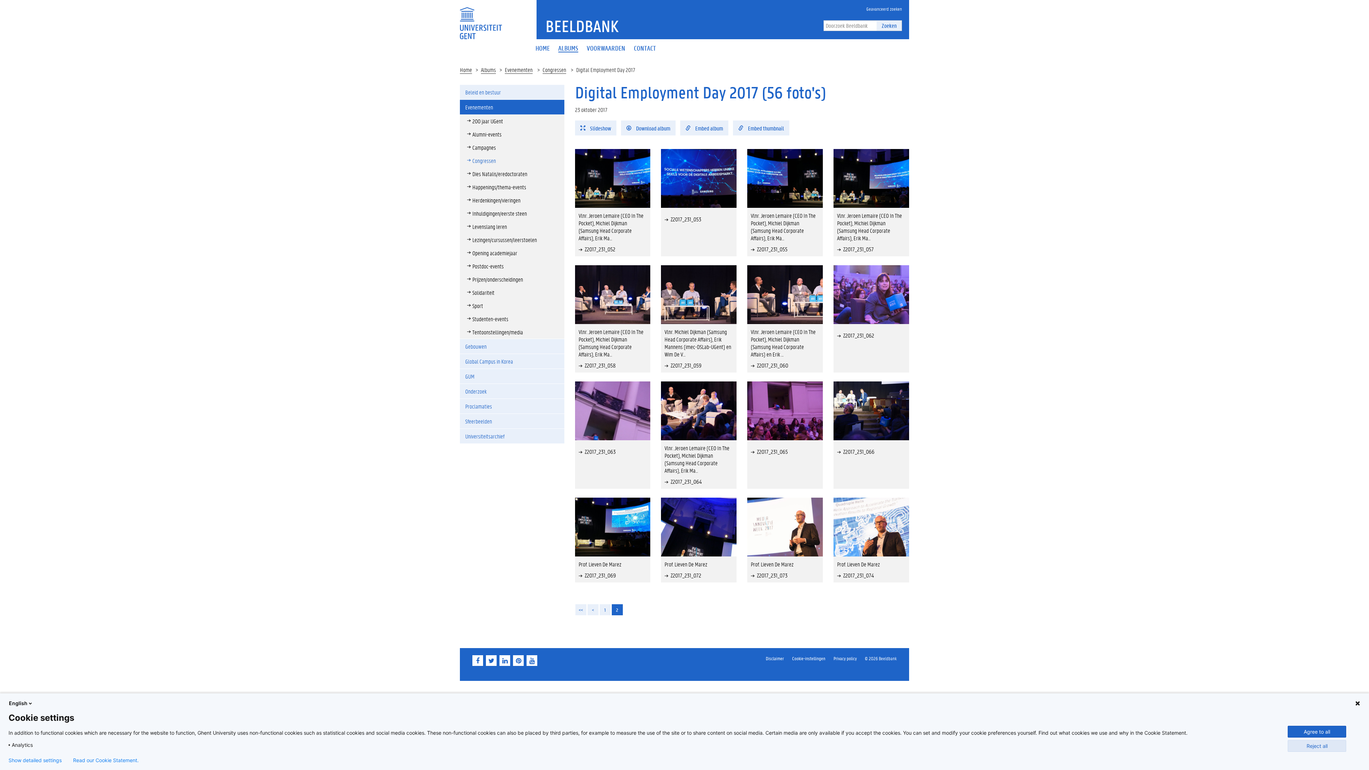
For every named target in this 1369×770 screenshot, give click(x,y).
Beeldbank (582, 26)
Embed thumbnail (765, 128)
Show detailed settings (35, 760)
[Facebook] (477, 660)
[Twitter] (491, 660)
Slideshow (600, 128)
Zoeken (889, 25)
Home (466, 69)
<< (581, 610)
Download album (652, 128)
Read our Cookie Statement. (106, 760)
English (18, 703)
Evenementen (519, 69)
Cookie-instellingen (808, 658)
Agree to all (1317, 732)
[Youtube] (532, 660)
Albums (488, 69)
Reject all (1317, 746)
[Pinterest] (518, 660)
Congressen (554, 69)
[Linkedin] (504, 660)
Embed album (708, 128)
